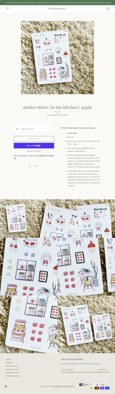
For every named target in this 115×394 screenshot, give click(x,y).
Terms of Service (13, 376)
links (8, 359)
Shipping (50, 115)
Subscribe (102, 369)
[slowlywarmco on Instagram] (6, 386)
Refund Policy (12, 369)
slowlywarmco (57, 8)
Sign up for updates (72, 359)
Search (9, 363)
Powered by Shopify (68, 386)
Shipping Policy (12, 372)
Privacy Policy (12, 366)
